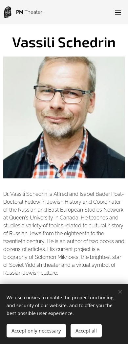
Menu (118, 12)
